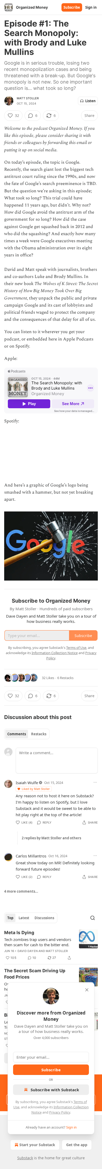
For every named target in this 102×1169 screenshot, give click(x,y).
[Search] (92, 918)
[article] (51, 945)
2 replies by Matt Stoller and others (51, 838)
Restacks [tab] (38, 734)
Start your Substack (37, 1144)
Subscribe (72, 7)
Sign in (91, 7)
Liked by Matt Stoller (36, 789)
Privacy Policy (59, 1112)
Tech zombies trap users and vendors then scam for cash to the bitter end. (37, 942)
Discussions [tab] (44, 917)
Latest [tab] (24, 917)
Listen (90, 101)
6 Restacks (65, 677)
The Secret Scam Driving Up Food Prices (34, 974)
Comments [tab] (16, 734)
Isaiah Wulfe (27, 782)
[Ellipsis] (95, 782)
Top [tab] (10, 917)
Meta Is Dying (19, 932)
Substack (25, 1157)
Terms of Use (76, 647)
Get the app (76, 1144)
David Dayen (28, 951)
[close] (87, 990)
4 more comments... (21, 891)
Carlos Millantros (31, 855)
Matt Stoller (28, 98)
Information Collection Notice (55, 652)
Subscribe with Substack (55, 1089)
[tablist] (26, 734)
